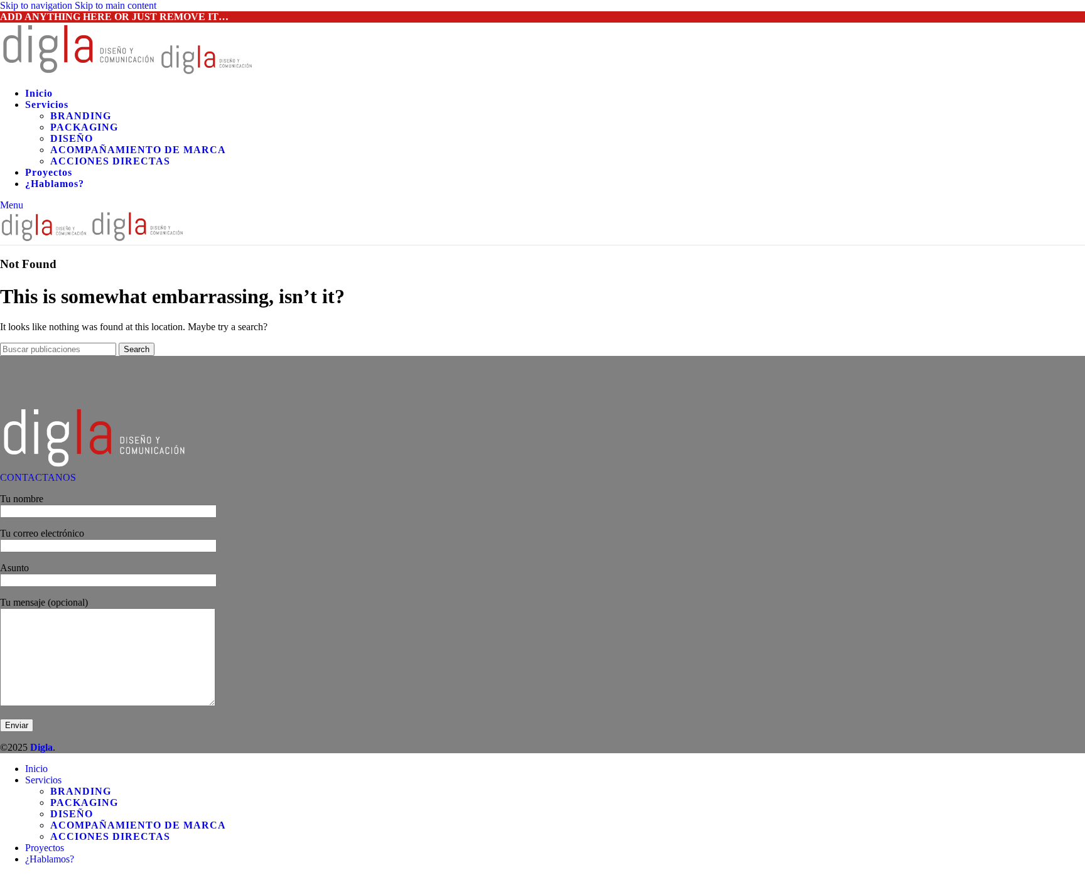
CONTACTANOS (38, 477)
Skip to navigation (37, 5)
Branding (80, 115)
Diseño (71, 138)
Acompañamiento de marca (138, 149)
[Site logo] (79, 72)
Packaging (84, 127)
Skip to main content (115, 5)
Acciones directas (110, 161)
